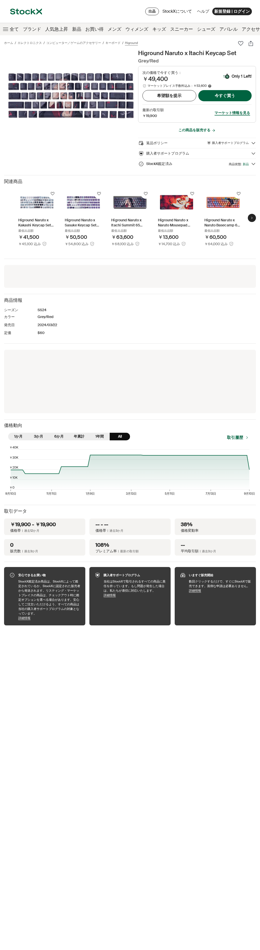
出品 (152, 11)
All (120, 436)
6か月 (59, 436)
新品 (76, 29)
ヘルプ (203, 11)
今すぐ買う (225, 95)
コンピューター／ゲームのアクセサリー (73, 43)
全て (14, 29)
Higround (131, 43)
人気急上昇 (56, 29)
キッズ (159, 29)
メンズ (114, 29)
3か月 (38, 436)
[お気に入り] (241, 43)
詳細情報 (49, 618)
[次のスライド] (252, 218)
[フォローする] (52, 194)
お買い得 (94, 29)
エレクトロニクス (30, 43)
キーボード (113, 43)
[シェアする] (251, 43)
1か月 (18, 436)
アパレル (228, 29)
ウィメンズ (136, 29)
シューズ (206, 29)
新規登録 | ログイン (232, 11)
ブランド (32, 29)
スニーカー (181, 29)
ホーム (8, 43)
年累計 (79, 436)
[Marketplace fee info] (210, 86)
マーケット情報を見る (232, 112)
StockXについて (178, 12)
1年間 (99, 436)
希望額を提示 (169, 95)
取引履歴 (235, 437)
